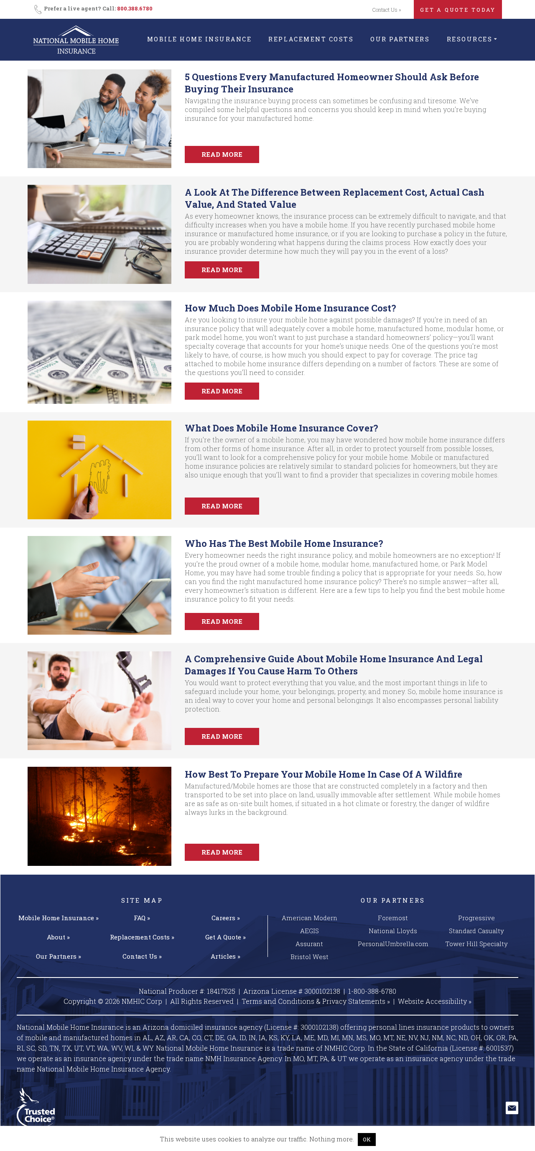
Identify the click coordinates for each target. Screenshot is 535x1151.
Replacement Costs (311, 39)
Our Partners (400, 39)
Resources (470, 39)
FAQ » (142, 918)
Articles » (225, 956)
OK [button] (367, 1139)
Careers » (225, 918)
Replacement (142, 937)
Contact (142, 956)
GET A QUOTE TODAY (458, 9)
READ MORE (221, 154)
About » (58, 937)
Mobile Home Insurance (199, 39)
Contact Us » (386, 9)
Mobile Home (58, 918)
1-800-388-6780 (372, 991)
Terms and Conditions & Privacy (316, 1001)
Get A (225, 937)
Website (434, 1001)
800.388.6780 (135, 8)
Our (58, 956)
